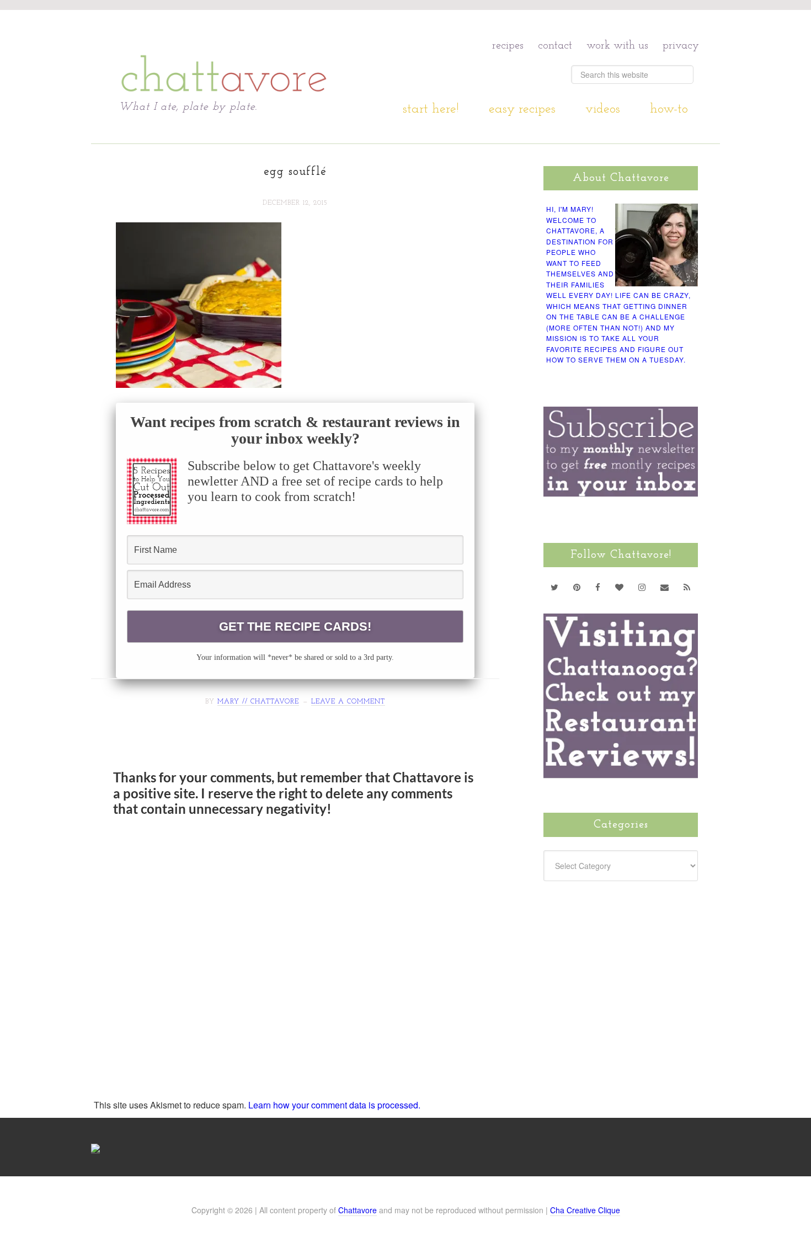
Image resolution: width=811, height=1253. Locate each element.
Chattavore (224, 54)
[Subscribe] (687, 587)
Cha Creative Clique (585, 1209)
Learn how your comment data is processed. (334, 1105)
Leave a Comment (348, 702)
